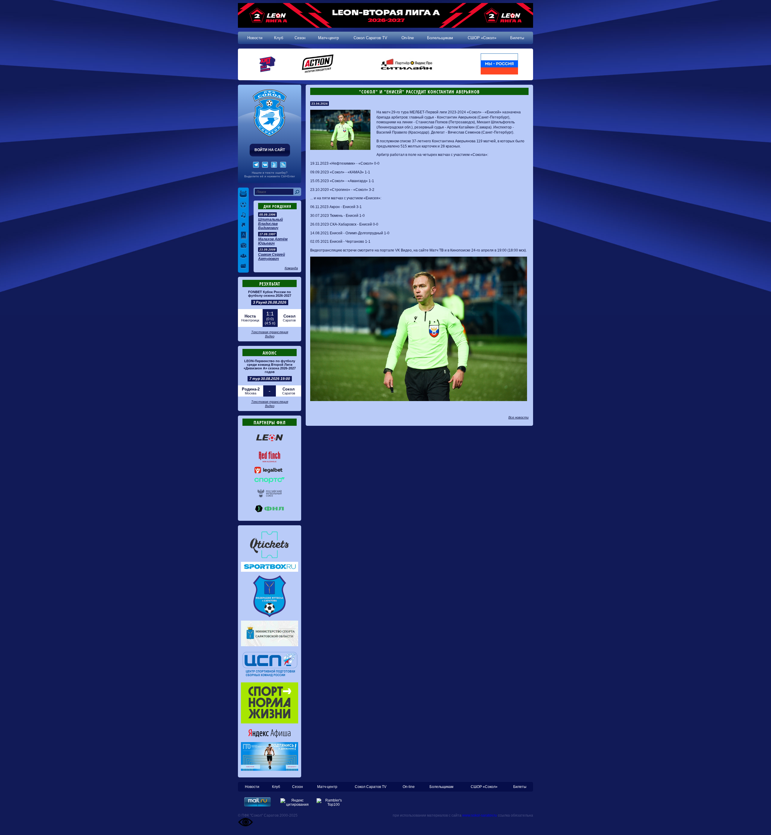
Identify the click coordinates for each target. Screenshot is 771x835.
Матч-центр (328, 38)
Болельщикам (440, 38)
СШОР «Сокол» (482, 38)
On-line (407, 38)
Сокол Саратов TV (370, 38)
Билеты (517, 38)
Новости (254, 38)
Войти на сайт (269, 150)
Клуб (278, 38)
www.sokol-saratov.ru (479, 815)
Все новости (518, 417)
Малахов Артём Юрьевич (273, 241)
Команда (291, 268)
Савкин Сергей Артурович (271, 256)
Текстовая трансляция (269, 332)
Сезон (300, 38)
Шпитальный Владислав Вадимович (270, 223)
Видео (269, 336)
